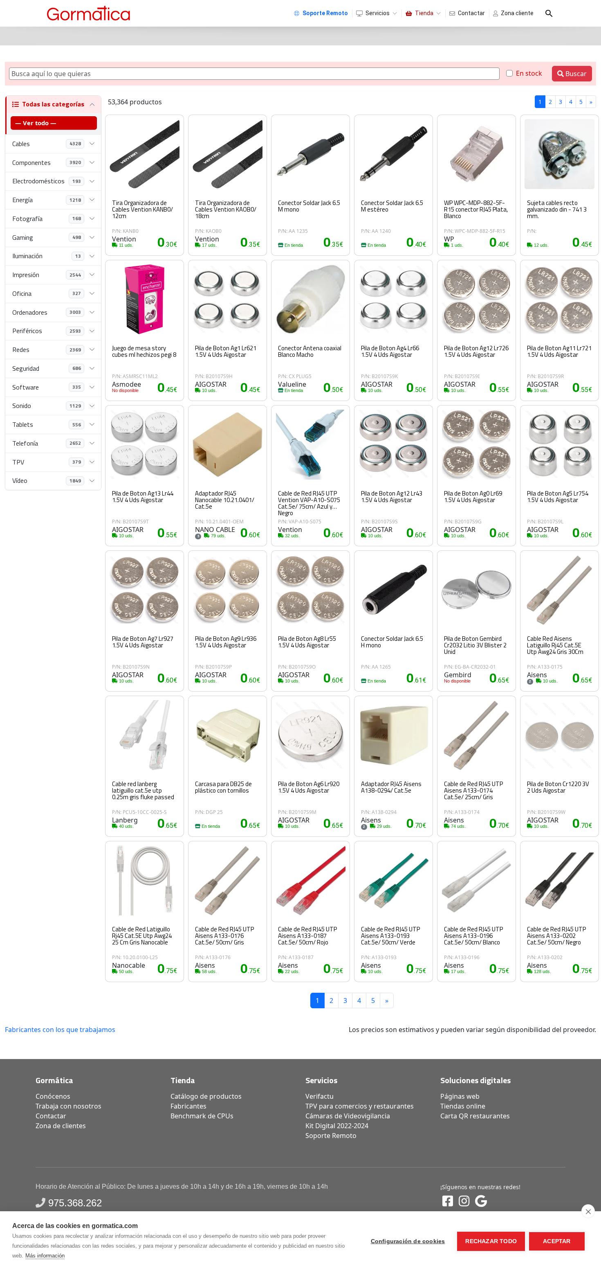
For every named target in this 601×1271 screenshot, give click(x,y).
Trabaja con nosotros (68, 1106)
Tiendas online (462, 1106)
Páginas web (460, 1096)
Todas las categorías (53, 104)
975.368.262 (75, 1202)
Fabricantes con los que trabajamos (60, 1029)
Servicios (378, 13)
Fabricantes (188, 1106)
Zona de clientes (61, 1125)
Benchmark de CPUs (201, 1115)
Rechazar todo (491, 1241)
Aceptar (556, 1241)
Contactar (471, 13)
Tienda (424, 13)
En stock (529, 73)
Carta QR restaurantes (475, 1115)
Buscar (575, 73)
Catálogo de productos (206, 1096)
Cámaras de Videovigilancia (347, 1115)
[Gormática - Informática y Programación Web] (88, 13)
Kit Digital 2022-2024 (336, 1125)
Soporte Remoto (331, 1135)
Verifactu (319, 1096)
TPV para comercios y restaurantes (359, 1106)
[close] (588, 1211)
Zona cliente (517, 13)
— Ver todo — (35, 123)
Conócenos (53, 1096)
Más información (45, 1256)
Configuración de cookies (408, 1241)
